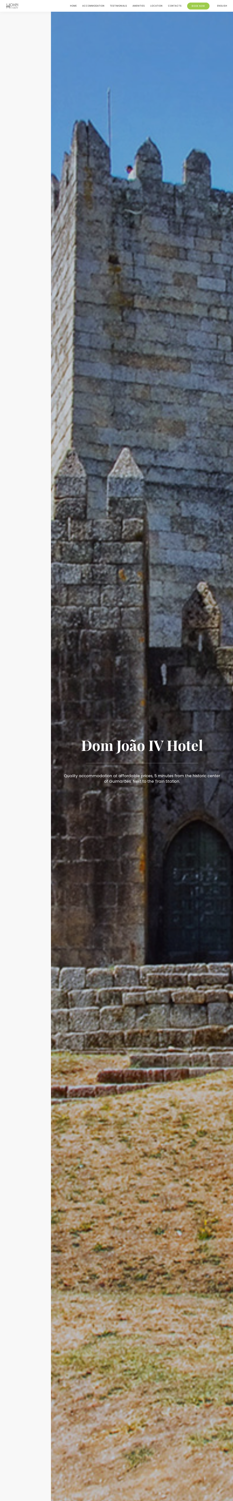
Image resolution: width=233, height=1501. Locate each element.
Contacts (175, 5)
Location (156, 5)
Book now (198, 5)
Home (73, 5)
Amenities (139, 5)
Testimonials (118, 5)
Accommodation (93, 5)
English (222, 5)
